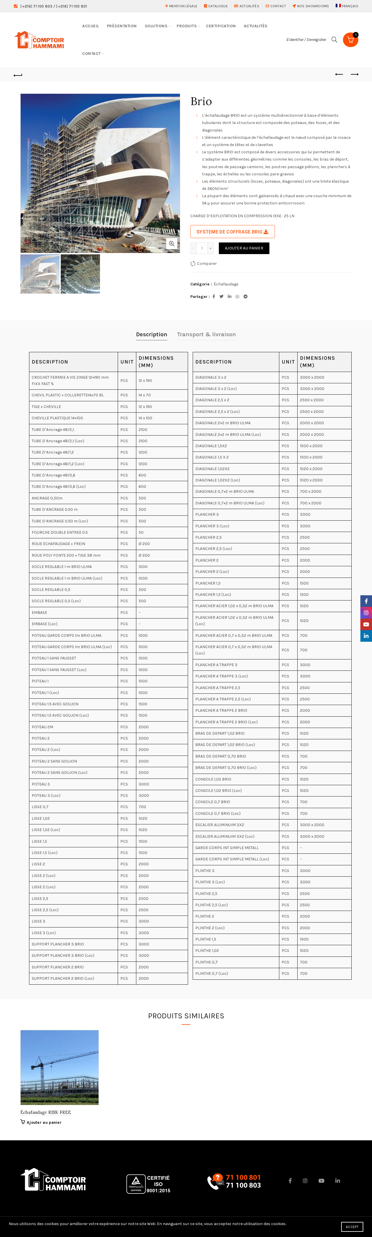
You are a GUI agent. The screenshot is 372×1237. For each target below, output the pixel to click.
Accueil (90, 26)
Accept (352, 1227)
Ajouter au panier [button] (44, 1122)
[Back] (18, 74)
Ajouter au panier (244, 248)
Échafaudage (226, 284)
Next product (354, 74)
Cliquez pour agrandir (171, 243)
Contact (277, 6)
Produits (187, 26)
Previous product (339, 74)
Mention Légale (182, 6)
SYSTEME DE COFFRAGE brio (229, 232)
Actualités (249, 6)
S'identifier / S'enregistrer (306, 39)
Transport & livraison (206, 334)
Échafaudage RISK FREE (45, 1112)
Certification (221, 26)
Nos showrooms (312, 6)
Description (151, 334)
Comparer (207, 263)
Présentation (122, 26)
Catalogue (217, 6)
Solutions (156, 26)
